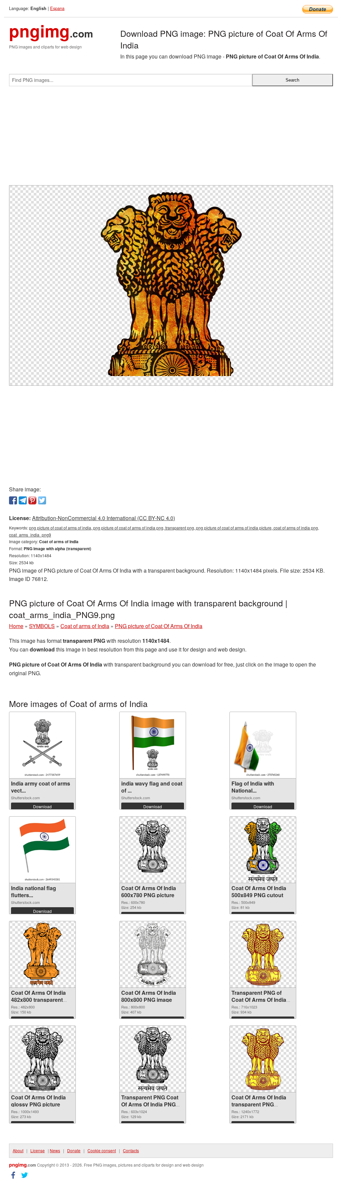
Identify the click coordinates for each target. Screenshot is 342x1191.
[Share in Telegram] (23, 500)
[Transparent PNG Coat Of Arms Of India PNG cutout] (152, 1059)
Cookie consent (102, 1150)
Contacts (131, 1150)
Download (42, 806)
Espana (57, 8)
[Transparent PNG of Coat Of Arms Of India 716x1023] (263, 954)
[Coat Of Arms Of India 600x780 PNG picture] (152, 849)
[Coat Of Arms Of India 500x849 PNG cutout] (262, 849)
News (55, 1150)
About (18, 1150)
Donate (73, 1150)
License (37, 1150)
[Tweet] (42, 500)
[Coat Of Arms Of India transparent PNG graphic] (263, 1059)
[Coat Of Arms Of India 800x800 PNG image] (152, 954)
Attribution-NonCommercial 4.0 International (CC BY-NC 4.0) (103, 518)
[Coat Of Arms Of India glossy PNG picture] (42, 1059)
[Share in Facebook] (13, 500)
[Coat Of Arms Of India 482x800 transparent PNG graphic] (42, 954)
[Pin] (32, 500)
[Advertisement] (171, 138)
